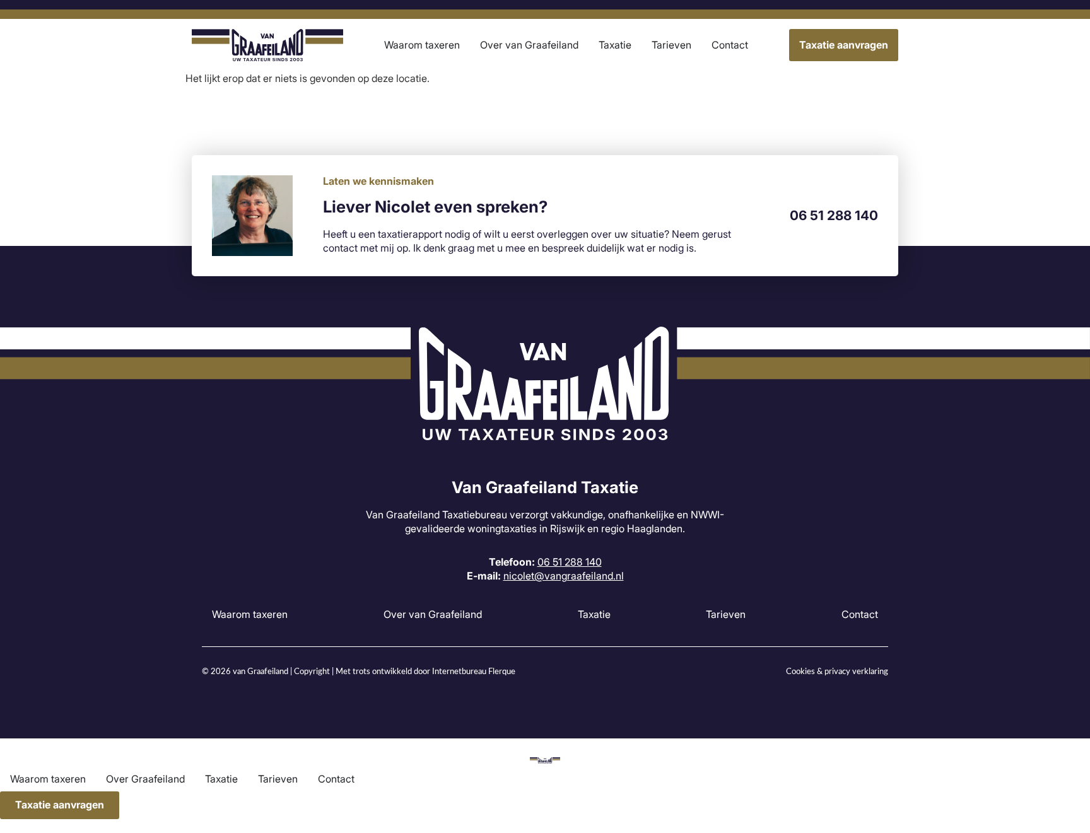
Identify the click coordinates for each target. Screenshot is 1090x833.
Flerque (501, 671)
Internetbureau (459, 671)
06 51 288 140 (834, 215)
